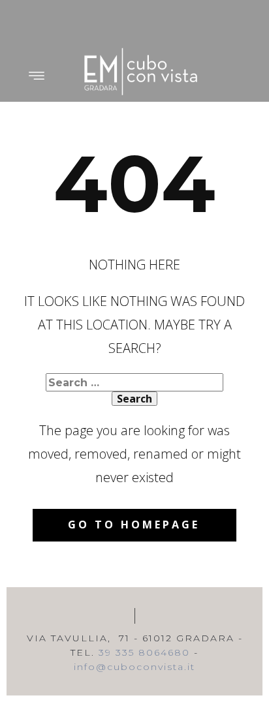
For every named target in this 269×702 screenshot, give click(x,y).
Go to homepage (134, 524)
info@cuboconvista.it (134, 667)
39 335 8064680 (144, 652)
